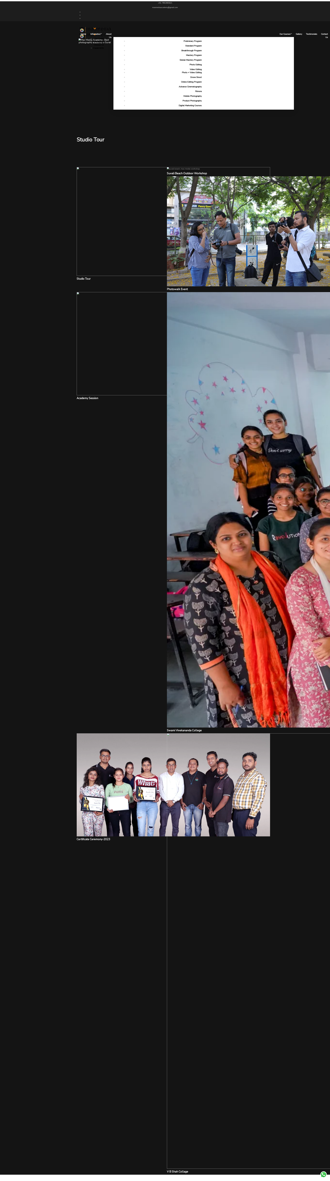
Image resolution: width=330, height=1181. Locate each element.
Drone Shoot (196, 77)
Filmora (198, 91)
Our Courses (285, 34)
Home (83, 34)
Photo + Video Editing (192, 72)
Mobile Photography (192, 96)
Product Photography (192, 100)
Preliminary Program (193, 41)
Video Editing (196, 69)
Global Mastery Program (191, 60)
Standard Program (193, 45)
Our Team (99, 38)
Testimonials (311, 34)
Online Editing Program (191, 81)
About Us (109, 36)
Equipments (98, 48)
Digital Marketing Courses (190, 105)
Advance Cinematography (190, 86)
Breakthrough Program (191, 50)
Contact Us (324, 36)
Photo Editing (195, 64)
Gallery (299, 34)
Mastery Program (194, 55)
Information (95, 34)
